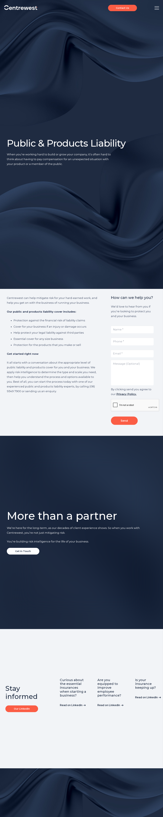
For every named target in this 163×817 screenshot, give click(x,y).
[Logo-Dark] (20, 7)
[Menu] (156, 8)
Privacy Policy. (126, 394)
